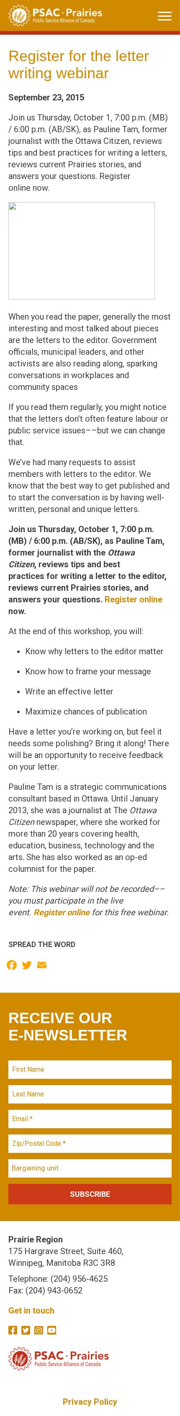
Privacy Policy (90, 1402)
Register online (133, 599)
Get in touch (31, 1311)
